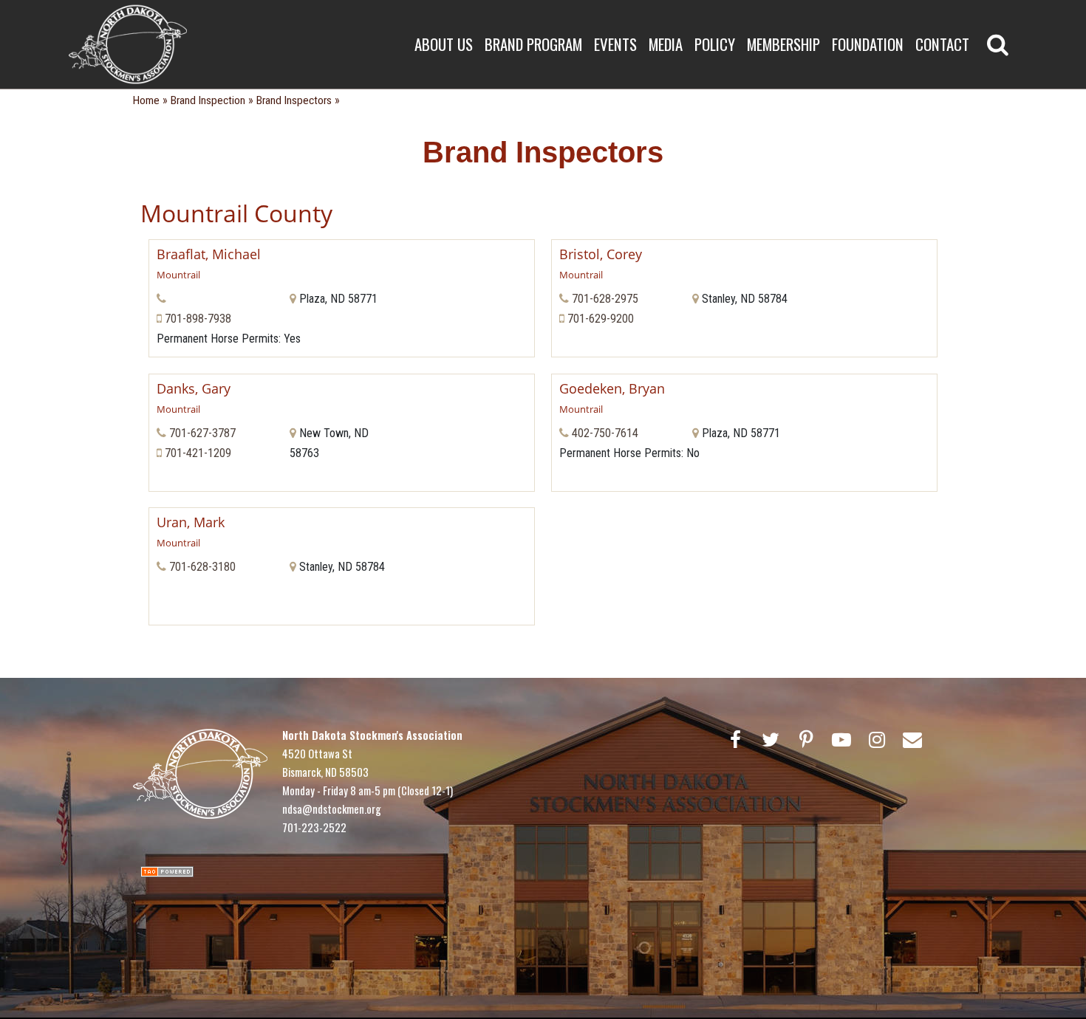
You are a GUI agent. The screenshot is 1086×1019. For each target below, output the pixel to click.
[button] (342, 264)
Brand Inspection (208, 100)
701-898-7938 (198, 319)
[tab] (341, 264)
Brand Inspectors (294, 100)
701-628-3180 (202, 567)
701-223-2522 (314, 827)
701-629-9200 (600, 319)
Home (146, 100)
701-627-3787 (202, 433)
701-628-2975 (605, 299)
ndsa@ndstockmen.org (331, 808)
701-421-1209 (198, 453)
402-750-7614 (605, 433)
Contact (942, 43)
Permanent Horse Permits (218, 339)
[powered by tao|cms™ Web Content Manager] (167, 870)
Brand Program (533, 43)
